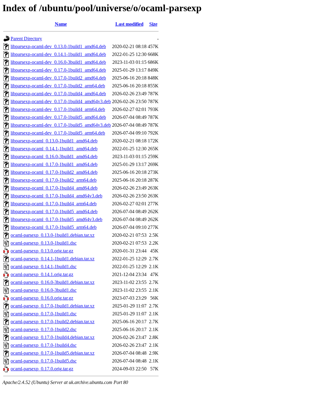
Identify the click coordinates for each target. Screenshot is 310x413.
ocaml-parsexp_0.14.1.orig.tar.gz (42, 274)
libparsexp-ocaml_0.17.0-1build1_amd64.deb (54, 164)
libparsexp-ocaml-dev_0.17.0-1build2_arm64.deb (58, 85)
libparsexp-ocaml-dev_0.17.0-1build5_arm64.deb (58, 132)
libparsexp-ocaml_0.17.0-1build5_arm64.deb (54, 227)
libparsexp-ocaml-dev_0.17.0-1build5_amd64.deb (58, 117)
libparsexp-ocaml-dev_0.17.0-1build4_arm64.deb (58, 109)
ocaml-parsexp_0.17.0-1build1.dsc (44, 313)
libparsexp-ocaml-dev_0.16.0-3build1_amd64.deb (58, 62)
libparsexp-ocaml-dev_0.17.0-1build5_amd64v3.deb (61, 125)
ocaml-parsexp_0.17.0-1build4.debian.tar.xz (52, 337)
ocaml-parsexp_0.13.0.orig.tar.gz (42, 250)
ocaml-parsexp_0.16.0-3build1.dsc (44, 290)
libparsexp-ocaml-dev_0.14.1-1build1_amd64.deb (58, 54)
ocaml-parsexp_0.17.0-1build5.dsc (44, 360)
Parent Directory (26, 38)
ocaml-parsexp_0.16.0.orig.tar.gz (42, 298)
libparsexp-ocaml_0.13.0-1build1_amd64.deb (54, 140)
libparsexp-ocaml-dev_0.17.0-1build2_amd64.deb (58, 77)
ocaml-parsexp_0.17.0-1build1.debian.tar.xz (52, 305)
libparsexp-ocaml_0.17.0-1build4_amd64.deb (54, 187)
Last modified (129, 24)
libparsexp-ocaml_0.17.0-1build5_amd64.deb (54, 211)
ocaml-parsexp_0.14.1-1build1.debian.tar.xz (52, 258)
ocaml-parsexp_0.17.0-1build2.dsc (44, 329)
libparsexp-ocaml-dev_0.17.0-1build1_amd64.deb (58, 70)
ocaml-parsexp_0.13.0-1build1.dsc (44, 243)
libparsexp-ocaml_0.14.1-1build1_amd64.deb (54, 148)
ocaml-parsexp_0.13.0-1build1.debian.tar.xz (52, 235)
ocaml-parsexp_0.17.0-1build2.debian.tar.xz (52, 321)
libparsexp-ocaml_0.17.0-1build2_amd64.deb (54, 172)
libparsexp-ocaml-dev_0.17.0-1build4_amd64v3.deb (61, 101)
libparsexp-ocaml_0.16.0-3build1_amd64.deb (54, 156)
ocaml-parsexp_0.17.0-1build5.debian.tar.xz (52, 353)
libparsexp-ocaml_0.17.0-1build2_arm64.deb (54, 180)
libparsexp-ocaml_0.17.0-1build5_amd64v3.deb (56, 219)
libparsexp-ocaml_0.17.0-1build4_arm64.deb (54, 203)
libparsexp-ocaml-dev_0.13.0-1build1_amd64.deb (58, 46)
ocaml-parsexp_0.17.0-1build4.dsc (44, 345)
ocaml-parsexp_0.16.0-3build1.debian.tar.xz (52, 282)
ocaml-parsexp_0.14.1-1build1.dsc (44, 266)
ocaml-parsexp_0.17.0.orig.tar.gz (42, 368)
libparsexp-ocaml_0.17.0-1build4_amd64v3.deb (56, 195)
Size (153, 24)
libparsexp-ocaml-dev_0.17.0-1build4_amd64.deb (58, 93)
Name (61, 24)
